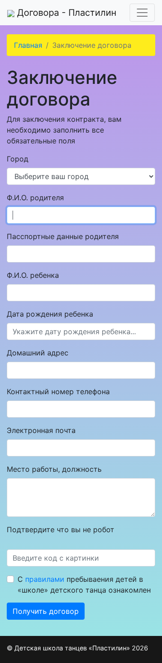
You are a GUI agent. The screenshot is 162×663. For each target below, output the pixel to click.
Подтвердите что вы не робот (60, 529)
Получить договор (46, 611)
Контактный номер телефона (58, 391)
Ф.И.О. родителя (35, 197)
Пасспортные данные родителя (63, 236)
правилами (44, 579)
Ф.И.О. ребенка (33, 275)
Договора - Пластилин (65, 12)
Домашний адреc (37, 352)
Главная (28, 45)
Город (17, 158)
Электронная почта (41, 430)
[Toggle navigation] (142, 13)
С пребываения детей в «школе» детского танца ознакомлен (84, 584)
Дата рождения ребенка (50, 313)
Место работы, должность (54, 469)
